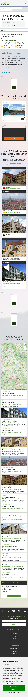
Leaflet (13, 389)
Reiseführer (7, 7)
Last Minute (14, 653)
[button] (20, 368)
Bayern (19, 7)
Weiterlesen (6, 72)
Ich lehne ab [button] (14, 689)
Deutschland (14, 7)
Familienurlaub (14, 648)
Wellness (14, 651)
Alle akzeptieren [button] (14, 686)
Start (2, 7)
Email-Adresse (14, 618)
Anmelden (14, 624)
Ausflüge (14, 636)
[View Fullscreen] (25, 344)
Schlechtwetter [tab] (15, 164)
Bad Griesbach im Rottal (6, 9)
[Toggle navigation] (25, 3)
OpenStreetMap (19, 389)
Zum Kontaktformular (14, 596)
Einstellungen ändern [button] (14, 692)
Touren (14, 638)
